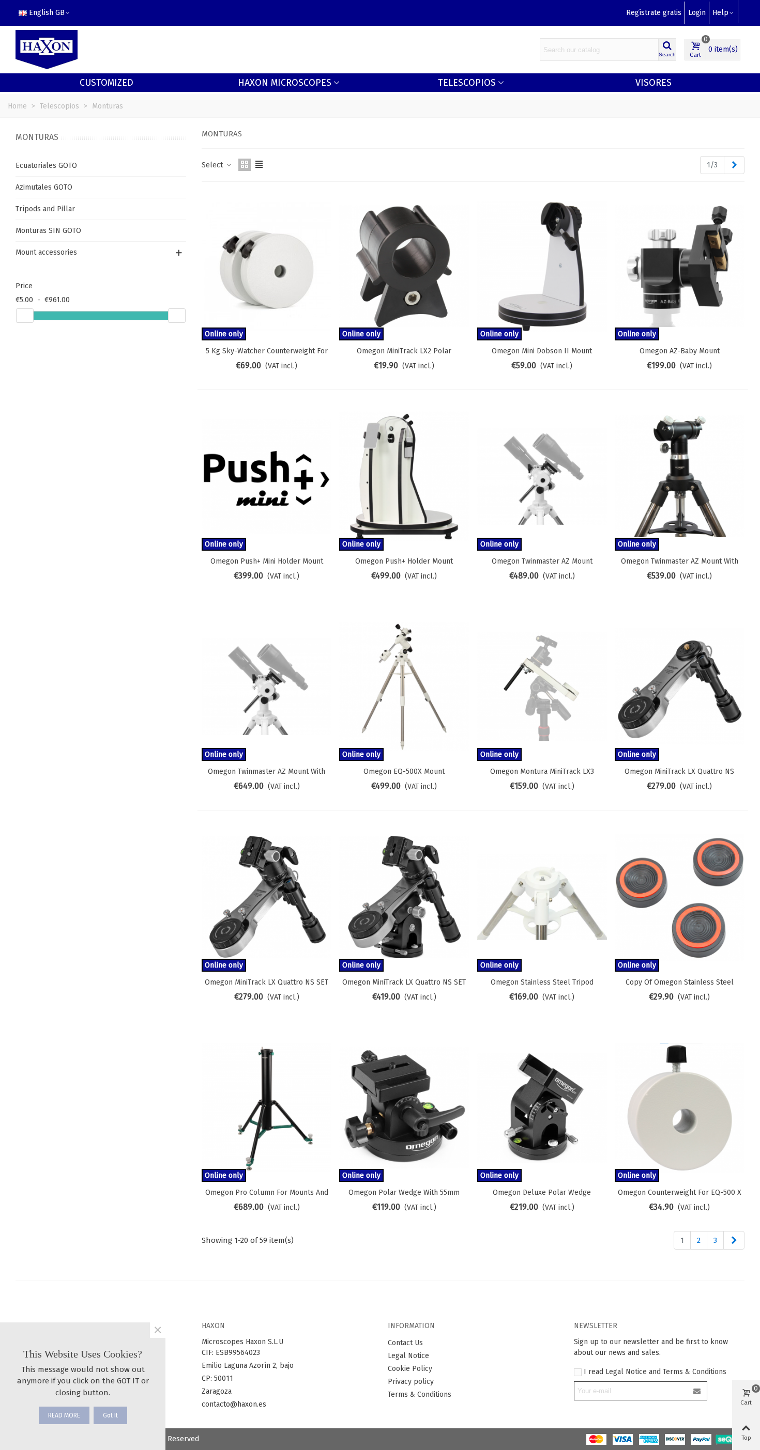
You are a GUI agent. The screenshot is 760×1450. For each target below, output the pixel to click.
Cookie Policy (410, 1368)
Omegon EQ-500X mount (404, 771)
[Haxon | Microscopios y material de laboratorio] (47, 50)
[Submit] (697, 1391)
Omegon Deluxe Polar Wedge (542, 1192)
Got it (110, 1415)
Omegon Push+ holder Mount (404, 561)
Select (213, 165)
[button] (723, 13)
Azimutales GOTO (44, 187)
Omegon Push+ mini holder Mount (266, 561)
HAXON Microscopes (284, 82)
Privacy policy (411, 1381)
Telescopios (467, 82)
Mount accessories (46, 252)
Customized (106, 82)
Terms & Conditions (419, 1394)
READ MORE (64, 1415)
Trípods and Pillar (45, 209)
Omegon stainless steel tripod (542, 982)
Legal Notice (408, 1355)
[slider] (25, 315)
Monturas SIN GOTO (48, 230)
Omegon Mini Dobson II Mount (542, 351)
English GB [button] (47, 12)
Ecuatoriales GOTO (46, 165)
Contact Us (405, 1342)
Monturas (37, 137)
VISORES (653, 82)
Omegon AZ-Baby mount (680, 351)
